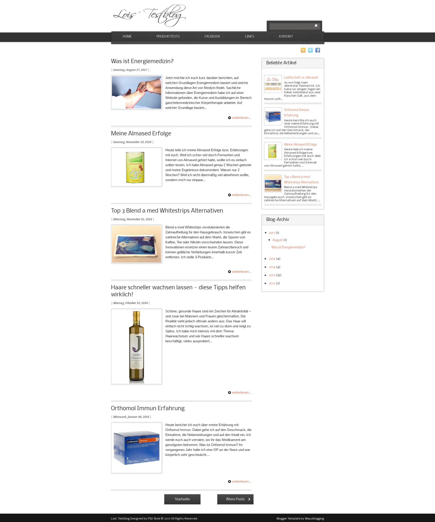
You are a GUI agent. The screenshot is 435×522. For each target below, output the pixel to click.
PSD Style (154, 518)
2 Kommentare (235, 142)
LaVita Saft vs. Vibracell (301, 77)
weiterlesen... (241, 118)
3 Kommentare (235, 303)
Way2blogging (314, 518)
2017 (272, 233)
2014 (272, 267)
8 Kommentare (235, 417)
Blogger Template (288, 518)
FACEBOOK (212, 36)
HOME (127, 36)
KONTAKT (286, 36)
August (278, 240)
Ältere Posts (235, 499)
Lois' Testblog (120, 518)
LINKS (249, 36)
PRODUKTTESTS (168, 36)
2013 (272, 275)
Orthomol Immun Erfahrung (148, 409)
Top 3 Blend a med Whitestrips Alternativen (167, 211)
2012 (272, 283)
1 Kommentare (235, 219)
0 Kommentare (235, 70)
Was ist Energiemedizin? (142, 62)
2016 (272, 259)
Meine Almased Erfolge (141, 134)
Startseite (182, 499)
